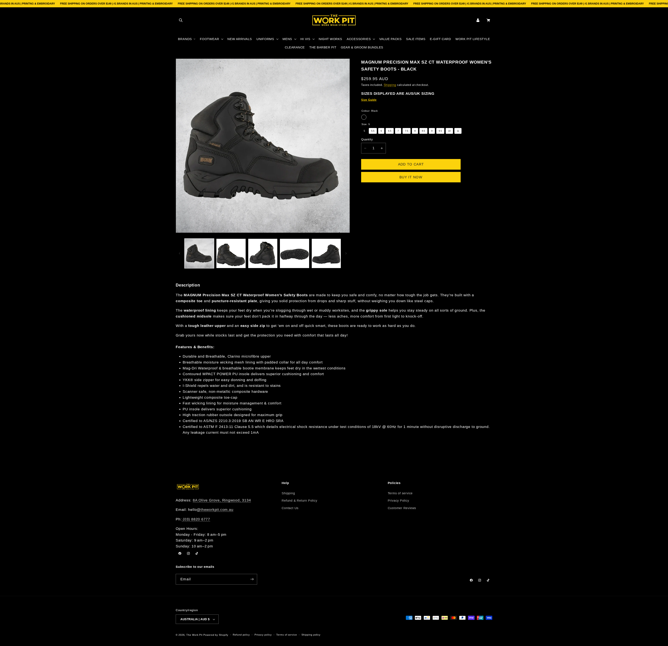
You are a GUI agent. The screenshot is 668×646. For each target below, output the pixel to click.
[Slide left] (179, 253)
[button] (181, 20)
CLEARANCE (295, 47)
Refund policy (241, 634)
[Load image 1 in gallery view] (199, 253)
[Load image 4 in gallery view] (294, 253)
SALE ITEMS (415, 39)
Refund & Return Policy (299, 500)
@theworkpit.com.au (215, 510)
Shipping (390, 85)
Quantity (367, 139)
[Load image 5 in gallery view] (326, 253)
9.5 (440, 130)
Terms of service (400, 493)
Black (364, 117)
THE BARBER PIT (322, 47)
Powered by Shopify (215, 634)
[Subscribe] (252, 579)
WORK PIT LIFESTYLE (472, 39)
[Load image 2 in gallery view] (231, 253)
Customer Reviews (402, 508)
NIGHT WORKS (330, 39)
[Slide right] (346, 253)
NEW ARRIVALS (239, 39)
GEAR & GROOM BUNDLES (362, 47)
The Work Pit (194, 634)
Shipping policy (310, 634)
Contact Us (290, 508)
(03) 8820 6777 (196, 519)
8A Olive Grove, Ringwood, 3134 (222, 500)
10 (449, 130)
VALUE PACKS (390, 39)
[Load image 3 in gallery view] (263, 253)
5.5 (373, 130)
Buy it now (410, 177)
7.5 (406, 130)
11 (458, 130)
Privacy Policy (398, 500)
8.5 (423, 130)
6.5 (389, 130)
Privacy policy (263, 634)
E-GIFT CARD (440, 39)
